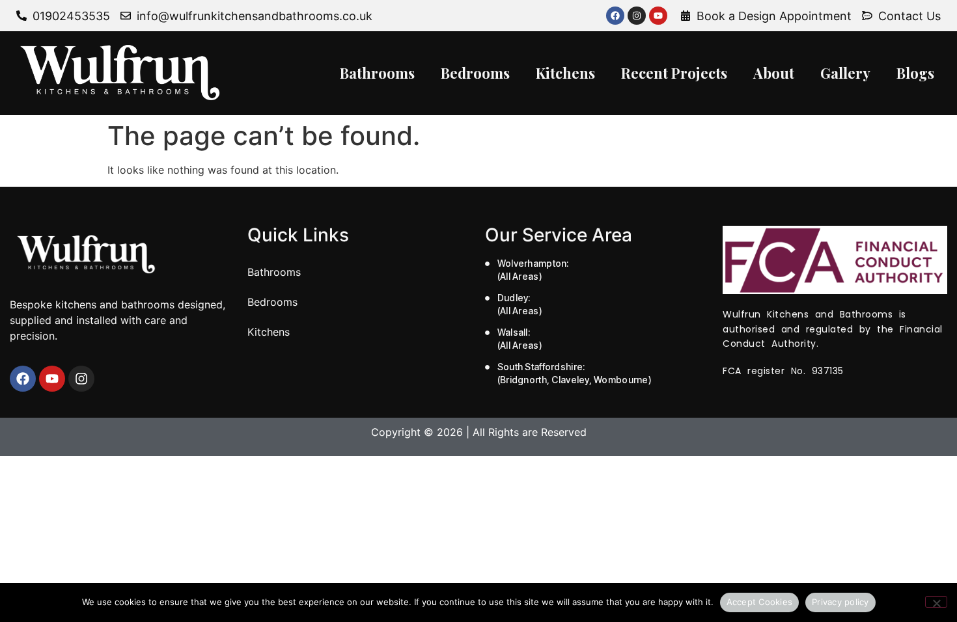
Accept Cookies (760, 602)
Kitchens (565, 73)
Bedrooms (475, 73)
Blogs (915, 73)
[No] (936, 602)
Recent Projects (674, 73)
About (773, 73)
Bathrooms (377, 73)
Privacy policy (840, 602)
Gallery (845, 73)
